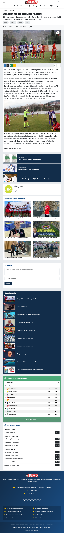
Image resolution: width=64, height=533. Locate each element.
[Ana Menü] (4, 2)
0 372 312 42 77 (33, 490)
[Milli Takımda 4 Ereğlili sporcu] (17, 248)
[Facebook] (24, 500)
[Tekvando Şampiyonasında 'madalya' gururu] (46, 209)
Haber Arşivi (38, 518)
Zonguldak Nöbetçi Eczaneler (15, 508)
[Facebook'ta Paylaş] (5, 65)
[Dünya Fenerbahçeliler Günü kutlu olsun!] (46, 228)
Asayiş (16, 6)
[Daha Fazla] (14, 65)
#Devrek (12, 22)
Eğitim (52, 6)
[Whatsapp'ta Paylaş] (11, 65)
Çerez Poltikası (49, 524)
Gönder (8, 283)
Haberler (5, 10)
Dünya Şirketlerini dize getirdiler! (14, 217)
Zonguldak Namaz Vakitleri (14, 511)
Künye (42, 524)
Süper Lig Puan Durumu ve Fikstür (15, 514)
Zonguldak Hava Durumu (41, 508)
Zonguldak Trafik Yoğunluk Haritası (44, 511)
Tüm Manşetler (39, 514)
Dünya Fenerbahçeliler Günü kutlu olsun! (45, 237)
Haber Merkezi (18, 188)
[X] (27, 500)
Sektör (27, 524)
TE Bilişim (36, 530)
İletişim (37, 524)
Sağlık (29, 6)
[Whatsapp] (36, 500)
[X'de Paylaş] (7, 65)
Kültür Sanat (44, 6)
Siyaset (22, 6)
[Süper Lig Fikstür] (59, 425)
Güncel (9, 6)
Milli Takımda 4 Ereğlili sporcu (13, 257)
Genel (3, 6)
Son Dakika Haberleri (12, 518)
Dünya (35, 6)
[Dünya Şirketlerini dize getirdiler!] (17, 209)
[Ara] (59, 2)
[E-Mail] (15, 191)
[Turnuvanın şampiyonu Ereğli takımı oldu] (46, 248)
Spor (58, 6)
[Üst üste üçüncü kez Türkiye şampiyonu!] (17, 228)
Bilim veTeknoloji (20, 524)
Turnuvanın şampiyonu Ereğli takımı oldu (45, 257)
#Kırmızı (20, 22)
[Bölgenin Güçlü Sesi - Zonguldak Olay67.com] (31, 2)
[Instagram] (30, 500)
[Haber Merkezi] (8, 189)
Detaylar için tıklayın (32, 419)
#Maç (5, 22)
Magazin (32, 524)
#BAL (27, 22)
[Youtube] (33, 500)
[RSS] (39, 500)
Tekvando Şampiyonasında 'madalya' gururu (46, 217)
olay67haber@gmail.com (33, 493)
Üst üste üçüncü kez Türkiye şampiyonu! (16, 237)
